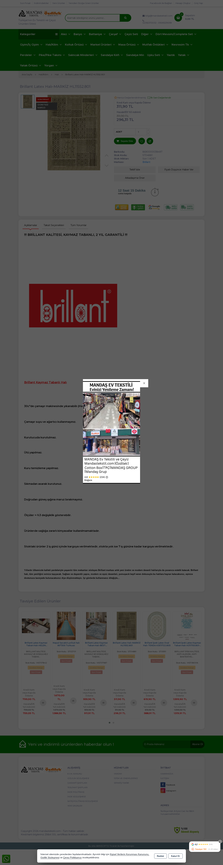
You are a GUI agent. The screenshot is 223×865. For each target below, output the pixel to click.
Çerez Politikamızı (72, 857)
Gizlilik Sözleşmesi (49, 857)
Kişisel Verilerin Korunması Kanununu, (129, 854)
